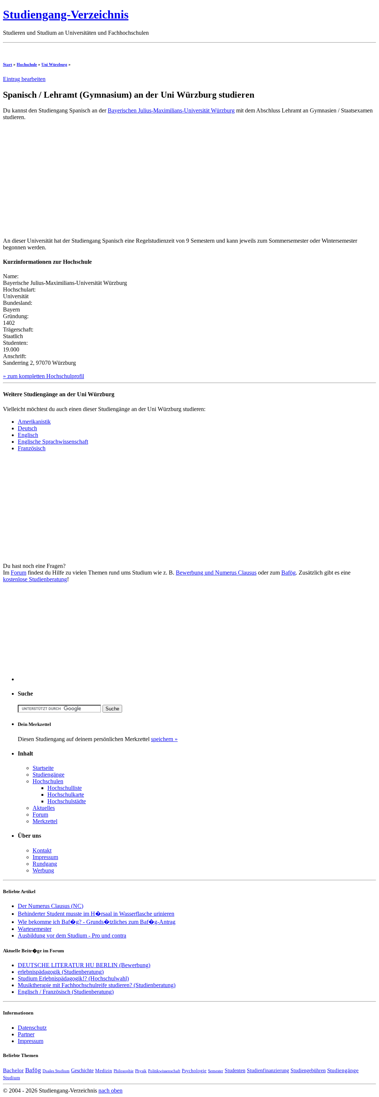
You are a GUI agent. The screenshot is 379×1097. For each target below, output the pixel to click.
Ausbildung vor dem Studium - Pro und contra (72, 935)
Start (7, 64)
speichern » (164, 739)
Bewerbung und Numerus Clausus (216, 572)
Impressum (45, 857)
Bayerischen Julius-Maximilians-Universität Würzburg (171, 110)
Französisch (32, 448)
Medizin (103, 1070)
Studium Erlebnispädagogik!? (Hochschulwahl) (73, 978)
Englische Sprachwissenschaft (53, 441)
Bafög (288, 572)
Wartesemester (34, 929)
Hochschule (27, 64)
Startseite (43, 768)
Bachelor (13, 1070)
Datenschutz (32, 1027)
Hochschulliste (64, 788)
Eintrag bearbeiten (24, 79)
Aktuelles (44, 808)
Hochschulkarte (65, 794)
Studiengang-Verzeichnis (65, 14)
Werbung (43, 870)
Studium (11, 1077)
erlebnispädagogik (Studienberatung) (61, 972)
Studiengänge (48, 774)
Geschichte (82, 1070)
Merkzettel (45, 821)
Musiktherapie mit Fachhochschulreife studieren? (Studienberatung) (96, 985)
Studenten (235, 1070)
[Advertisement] (137, 48)
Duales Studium (56, 1071)
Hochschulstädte (66, 801)
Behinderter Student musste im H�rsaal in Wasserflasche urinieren (96, 914)
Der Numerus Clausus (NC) (50, 906)
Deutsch (27, 428)
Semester (215, 1071)
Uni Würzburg (54, 64)
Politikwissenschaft (164, 1071)
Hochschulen (48, 781)
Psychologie (194, 1070)
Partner (26, 1034)
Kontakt (42, 850)
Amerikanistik (34, 421)
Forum (18, 572)
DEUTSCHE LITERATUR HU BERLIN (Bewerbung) (84, 965)
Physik (141, 1071)
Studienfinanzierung (268, 1070)
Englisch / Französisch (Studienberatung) (66, 992)
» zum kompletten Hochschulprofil (43, 376)
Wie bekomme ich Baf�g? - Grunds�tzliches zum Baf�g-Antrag (96, 922)
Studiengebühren (308, 1070)
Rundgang (45, 864)
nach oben (110, 1090)
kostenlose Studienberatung (35, 579)
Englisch (28, 435)
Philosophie (124, 1071)
